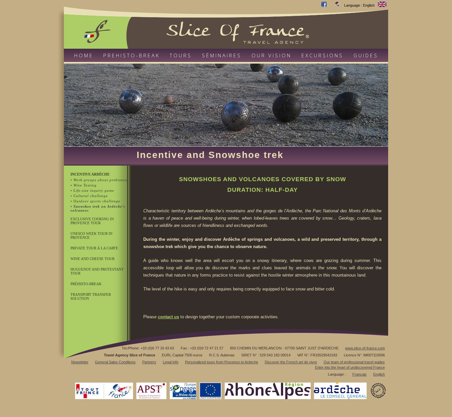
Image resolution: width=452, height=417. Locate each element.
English (379, 374)
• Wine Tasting (83, 185)
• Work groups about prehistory (99, 180)
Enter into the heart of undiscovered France (350, 367)
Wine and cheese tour (92, 259)
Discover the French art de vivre (291, 362)
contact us (168, 316)
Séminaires (222, 55)
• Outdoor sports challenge (95, 201)
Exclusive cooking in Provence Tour (92, 221)
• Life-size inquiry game (92, 190)
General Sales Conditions (115, 362)
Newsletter (79, 362)
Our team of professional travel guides (354, 362)
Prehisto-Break (131, 55)
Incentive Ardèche (90, 174)
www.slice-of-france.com (365, 348)
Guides (365, 55)
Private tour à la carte (94, 248)
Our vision (271, 55)
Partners (149, 362)
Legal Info (170, 362)
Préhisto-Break (86, 284)
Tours (181, 55)
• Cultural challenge (89, 196)
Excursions (322, 55)
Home (83, 55)
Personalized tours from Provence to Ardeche (221, 362)
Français (359, 374)
